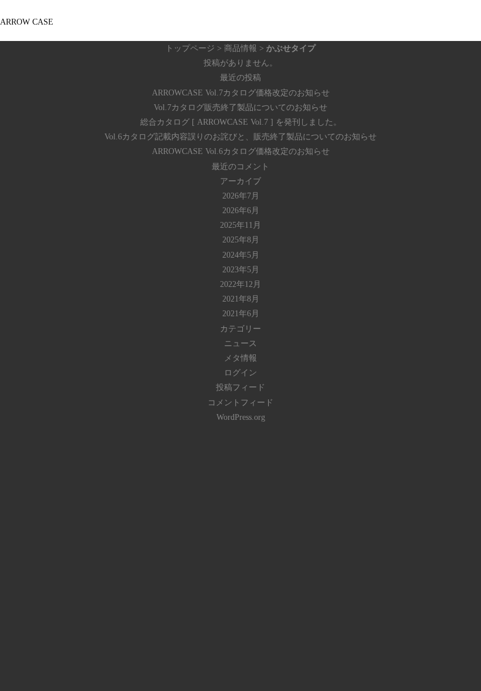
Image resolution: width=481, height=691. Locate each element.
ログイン (240, 372)
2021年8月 (240, 299)
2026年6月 (240, 210)
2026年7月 (240, 195)
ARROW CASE (26, 22)
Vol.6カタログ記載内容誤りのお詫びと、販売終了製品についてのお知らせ (240, 136)
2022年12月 (240, 284)
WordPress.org (240, 417)
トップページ (190, 48)
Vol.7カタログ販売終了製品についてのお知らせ (240, 107)
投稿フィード (240, 387)
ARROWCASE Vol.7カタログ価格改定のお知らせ (241, 92)
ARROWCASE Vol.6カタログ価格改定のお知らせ (241, 151)
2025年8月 (240, 239)
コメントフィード (240, 402)
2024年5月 (240, 255)
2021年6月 (240, 313)
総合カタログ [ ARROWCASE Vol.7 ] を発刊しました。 (240, 122)
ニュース (240, 343)
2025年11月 (240, 225)
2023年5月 (240, 269)
